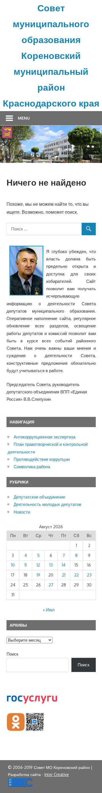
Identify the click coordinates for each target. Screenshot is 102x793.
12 (38, 565)
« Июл (49, 609)
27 (51, 585)
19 (38, 575)
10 (13, 565)
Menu (24, 118)
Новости (22, 512)
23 (89, 575)
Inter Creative (56, 774)
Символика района (32, 466)
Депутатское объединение (39, 497)
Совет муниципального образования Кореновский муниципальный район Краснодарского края (51, 55)
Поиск (12, 654)
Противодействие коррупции (42, 459)
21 (63, 575)
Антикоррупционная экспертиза (44, 437)
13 (51, 565)
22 (76, 575)
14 (63, 565)
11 (25, 565)
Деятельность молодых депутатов (47, 504)
